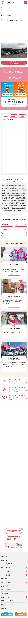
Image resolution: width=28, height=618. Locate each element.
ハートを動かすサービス (7, 571)
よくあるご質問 (5, 585)
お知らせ (3, 604)
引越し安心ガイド (5, 582)
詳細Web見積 (4, 593)
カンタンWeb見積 (5, 589)
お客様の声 (4, 578)
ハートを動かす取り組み (13, 5)
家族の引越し (4, 560)
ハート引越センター (4, 5)
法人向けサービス (5, 596)
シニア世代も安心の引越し (8, 563)
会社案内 (3, 608)
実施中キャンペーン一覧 (7, 600)
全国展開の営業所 (21, 5)
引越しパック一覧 (5, 567)
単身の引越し (4, 556)
